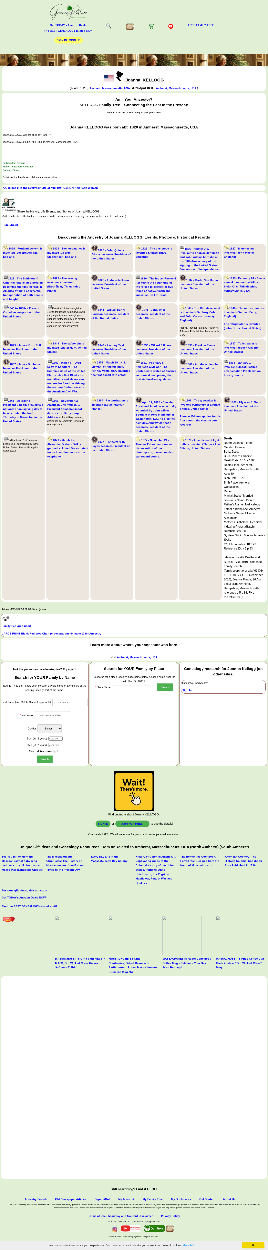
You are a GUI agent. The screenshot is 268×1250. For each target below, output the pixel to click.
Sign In (187, 690)
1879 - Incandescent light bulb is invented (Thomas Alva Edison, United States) (200, 444)
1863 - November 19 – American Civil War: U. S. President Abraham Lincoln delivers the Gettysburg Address (65, 409)
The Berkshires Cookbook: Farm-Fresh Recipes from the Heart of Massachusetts (199, 861)
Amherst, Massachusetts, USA (109, 88)
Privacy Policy (170, 1215)
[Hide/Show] (10, 224)
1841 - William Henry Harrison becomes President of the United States (110, 314)
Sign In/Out (102, 1199)
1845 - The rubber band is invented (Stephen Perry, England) (244, 312)
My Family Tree (153, 1199)
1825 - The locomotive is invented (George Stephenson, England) (66, 252)
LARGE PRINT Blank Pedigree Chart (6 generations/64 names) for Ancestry (51, 633)
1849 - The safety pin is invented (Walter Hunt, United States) (67, 347)
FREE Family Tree (201, 25)
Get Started (206, 1199)
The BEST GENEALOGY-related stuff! (68, 30)
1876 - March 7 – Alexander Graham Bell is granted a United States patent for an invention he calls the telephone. (67, 448)
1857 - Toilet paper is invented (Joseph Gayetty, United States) (241, 347)
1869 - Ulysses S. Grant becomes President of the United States (242, 406)
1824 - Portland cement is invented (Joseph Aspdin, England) (23, 252)
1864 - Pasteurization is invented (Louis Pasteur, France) (109, 404)
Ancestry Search (36, 1199)
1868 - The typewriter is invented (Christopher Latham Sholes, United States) (200, 404)
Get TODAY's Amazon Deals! (69, 25)
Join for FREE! (132, 823)
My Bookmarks (181, 1199)
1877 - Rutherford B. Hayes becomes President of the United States (110, 446)
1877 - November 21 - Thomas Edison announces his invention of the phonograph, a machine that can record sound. (155, 448)
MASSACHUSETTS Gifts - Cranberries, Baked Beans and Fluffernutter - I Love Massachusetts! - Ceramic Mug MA (134, 965)
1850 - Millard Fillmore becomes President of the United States (153, 349)
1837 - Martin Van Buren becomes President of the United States (199, 284)
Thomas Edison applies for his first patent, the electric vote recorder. (200, 420)
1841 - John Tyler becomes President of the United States (153, 314)
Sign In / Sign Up (68, 40)
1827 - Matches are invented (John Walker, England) (239, 252)
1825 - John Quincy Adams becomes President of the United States (111, 254)
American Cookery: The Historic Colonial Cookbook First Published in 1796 (243, 861)
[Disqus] (134, 1026)
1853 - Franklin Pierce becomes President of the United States (197, 349)
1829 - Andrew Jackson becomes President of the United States (110, 284)
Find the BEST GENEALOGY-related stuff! (29, 906)
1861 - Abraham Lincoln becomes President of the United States (199, 368)
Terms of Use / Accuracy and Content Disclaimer (120, 1215)
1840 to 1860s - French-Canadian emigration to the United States (21, 312)
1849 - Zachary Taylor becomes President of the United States (109, 349)
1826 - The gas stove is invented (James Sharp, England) (154, 252)
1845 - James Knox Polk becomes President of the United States (22, 349)
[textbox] (134, 687)
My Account (126, 1199)
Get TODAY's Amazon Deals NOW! (24, 897)
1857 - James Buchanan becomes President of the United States (22, 368)
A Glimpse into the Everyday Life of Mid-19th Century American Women (50, 187)
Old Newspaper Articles (70, 1199)
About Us (229, 1199)
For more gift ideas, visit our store (24, 890)
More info (189, 1245)
